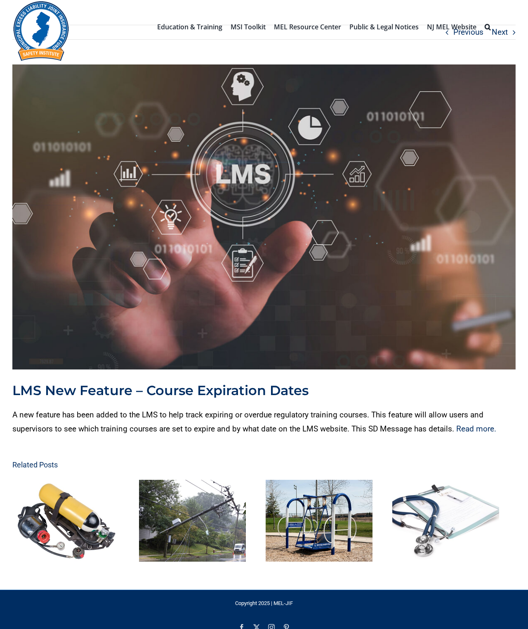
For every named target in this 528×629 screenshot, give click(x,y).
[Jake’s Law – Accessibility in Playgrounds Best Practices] (329, 522)
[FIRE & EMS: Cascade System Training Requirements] (67, 522)
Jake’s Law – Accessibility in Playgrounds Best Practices (322, 522)
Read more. (477, 429)
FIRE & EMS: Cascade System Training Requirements (60, 522)
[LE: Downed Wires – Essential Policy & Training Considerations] (198, 522)
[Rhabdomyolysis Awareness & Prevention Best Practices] (460, 522)
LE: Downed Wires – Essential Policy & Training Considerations (191, 522)
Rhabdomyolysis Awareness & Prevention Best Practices (452, 522)
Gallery (75, 522)
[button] (488, 26)
